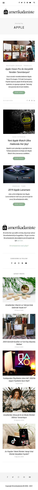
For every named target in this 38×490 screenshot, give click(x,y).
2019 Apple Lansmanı (19, 190)
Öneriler (16, 186)
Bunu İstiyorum (19, 137)
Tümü (23, 186)
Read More (19, 92)
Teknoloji (28, 65)
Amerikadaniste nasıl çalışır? (19, 246)
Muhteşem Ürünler (14, 65)
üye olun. (20, 240)
